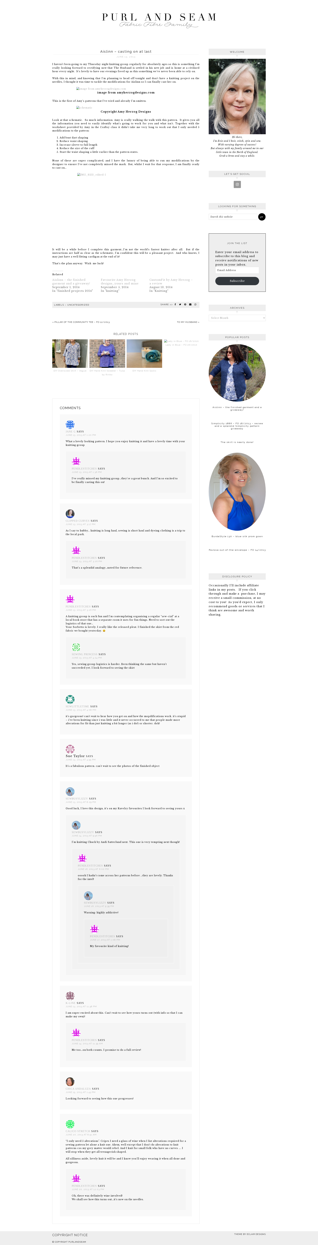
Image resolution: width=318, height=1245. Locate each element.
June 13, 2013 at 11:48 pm (81, 1006)
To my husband (187, 322)
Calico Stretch (78, 1131)
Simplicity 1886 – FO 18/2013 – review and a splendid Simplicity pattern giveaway (237, 426)
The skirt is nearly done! (237, 442)
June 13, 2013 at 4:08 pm (81, 710)
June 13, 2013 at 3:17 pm (81, 524)
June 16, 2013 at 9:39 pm (99, 906)
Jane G (71, 431)
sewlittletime (77, 706)
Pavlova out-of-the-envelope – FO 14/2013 (237, 550)
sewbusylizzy (77, 798)
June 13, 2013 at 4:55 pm (81, 759)
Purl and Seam (159, 19)
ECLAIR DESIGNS (256, 1234)
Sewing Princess (85, 654)
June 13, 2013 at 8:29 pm (81, 802)
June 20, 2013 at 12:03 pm (88, 1189)
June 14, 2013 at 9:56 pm (87, 835)
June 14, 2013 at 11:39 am (87, 1043)
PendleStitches (84, 468)
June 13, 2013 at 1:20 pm (81, 435)
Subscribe (237, 281)
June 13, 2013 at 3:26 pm (87, 561)
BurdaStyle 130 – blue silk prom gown (237, 536)
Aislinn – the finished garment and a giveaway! (237, 408)
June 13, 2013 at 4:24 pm (87, 657)
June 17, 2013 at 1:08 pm (105, 940)
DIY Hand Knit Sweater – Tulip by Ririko (107, 372)
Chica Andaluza (78, 1088)
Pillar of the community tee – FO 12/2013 (82, 322)
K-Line (71, 1003)
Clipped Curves (78, 520)
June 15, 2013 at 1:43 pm (81, 1092)
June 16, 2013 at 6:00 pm (93, 869)
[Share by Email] (190, 304)
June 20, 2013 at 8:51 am (81, 1134)
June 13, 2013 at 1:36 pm (87, 472)
